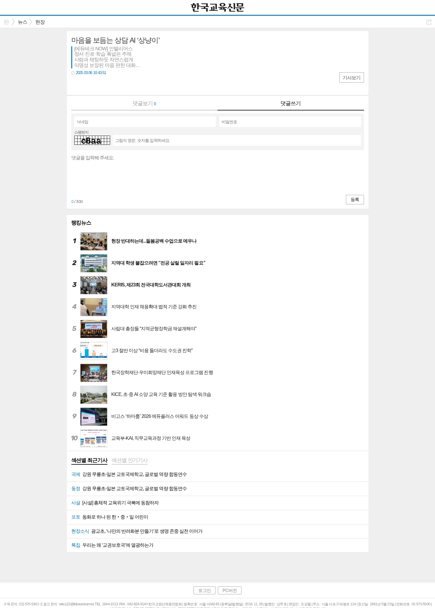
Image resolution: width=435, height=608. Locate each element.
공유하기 (429, 21)
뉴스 (22, 22)
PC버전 (229, 590)
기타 (112, 85)
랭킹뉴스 (81, 223)
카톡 (100, 85)
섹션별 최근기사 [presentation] (89, 460)
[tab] (89, 461)
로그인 (204, 590)
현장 (40, 22)
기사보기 (351, 77)
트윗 (88, 85)
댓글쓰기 (291, 103)
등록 (355, 199)
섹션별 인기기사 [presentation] (130, 460)
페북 (76, 85)
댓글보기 (144, 103)
